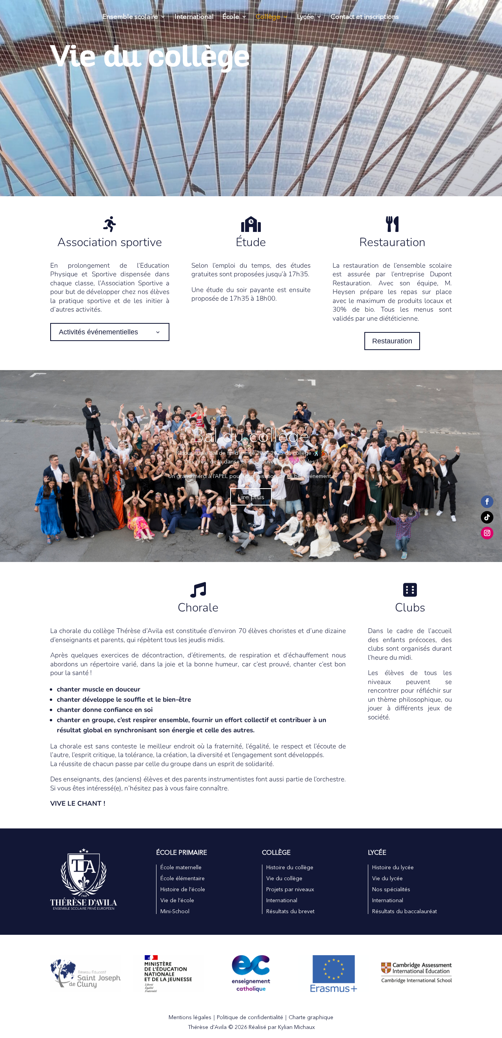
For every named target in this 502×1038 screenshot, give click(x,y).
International (194, 17)
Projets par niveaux (290, 889)
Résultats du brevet (290, 911)
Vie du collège (284, 878)
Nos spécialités (391, 889)
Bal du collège (251, 435)
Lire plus (251, 497)
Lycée (305, 17)
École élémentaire (182, 878)
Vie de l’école (177, 900)
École (230, 17)
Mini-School (174, 911)
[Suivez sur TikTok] (487, 517)
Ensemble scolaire (130, 17)
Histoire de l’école (182, 889)
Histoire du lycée (393, 867)
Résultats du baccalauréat (404, 911)
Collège (268, 17)
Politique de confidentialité (250, 1017)
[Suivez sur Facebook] (487, 502)
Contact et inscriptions (365, 17)
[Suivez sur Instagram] (487, 533)
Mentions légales (190, 1017)
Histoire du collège (289, 867)
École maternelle (181, 867)
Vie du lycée (387, 878)
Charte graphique (311, 1017)
